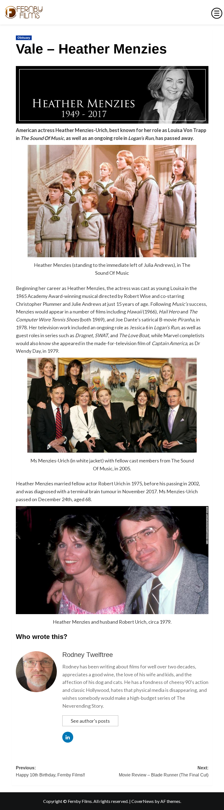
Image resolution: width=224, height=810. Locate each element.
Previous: (50, 771)
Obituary (23, 37)
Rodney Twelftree (87, 654)
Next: (163, 771)
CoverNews (142, 801)
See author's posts (90, 721)
